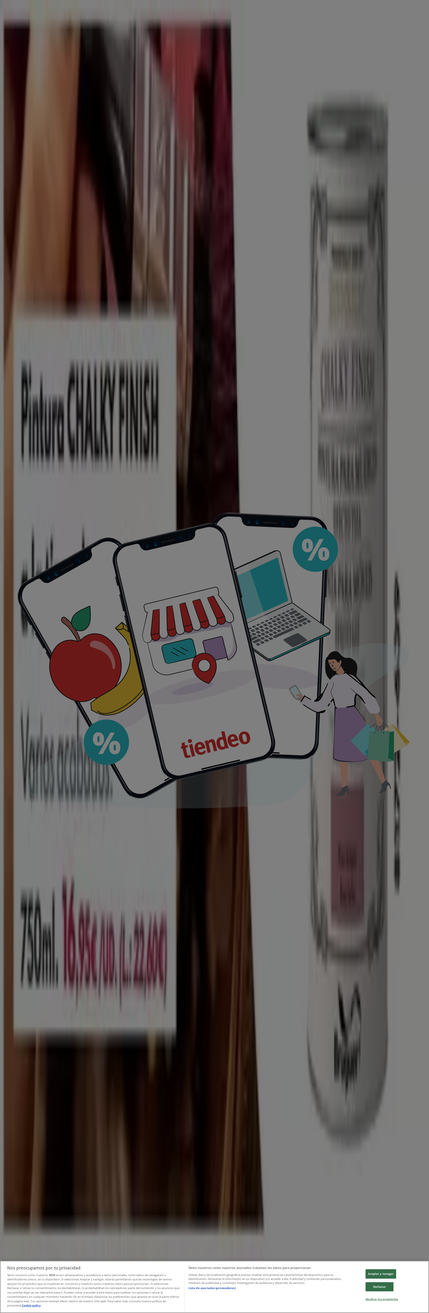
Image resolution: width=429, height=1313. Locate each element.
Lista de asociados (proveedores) (212, 1288)
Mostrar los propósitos (382, 1299)
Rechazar (379, 1287)
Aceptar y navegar (381, 1274)
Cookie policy (31, 1305)
